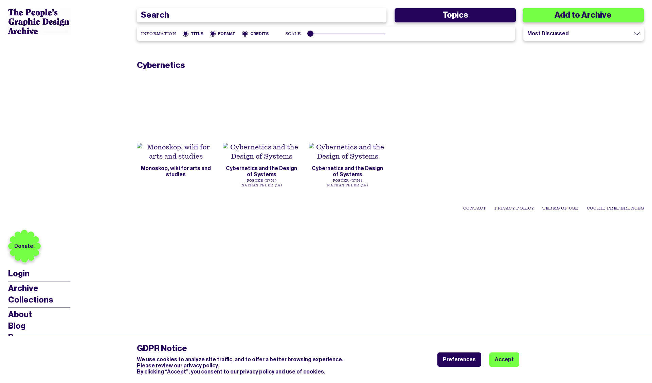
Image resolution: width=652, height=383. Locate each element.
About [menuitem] (20, 314)
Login (19, 273)
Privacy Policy (514, 208)
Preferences (459, 359)
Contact (474, 208)
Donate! (24, 246)
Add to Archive (583, 15)
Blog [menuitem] (16, 326)
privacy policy (200, 365)
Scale (293, 34)
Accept (504, 359)
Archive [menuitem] (23, 288)
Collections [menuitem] (30, 300)
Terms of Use (560, 208)
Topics (455, 15)
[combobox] (261, 15)
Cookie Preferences (615, 208)
